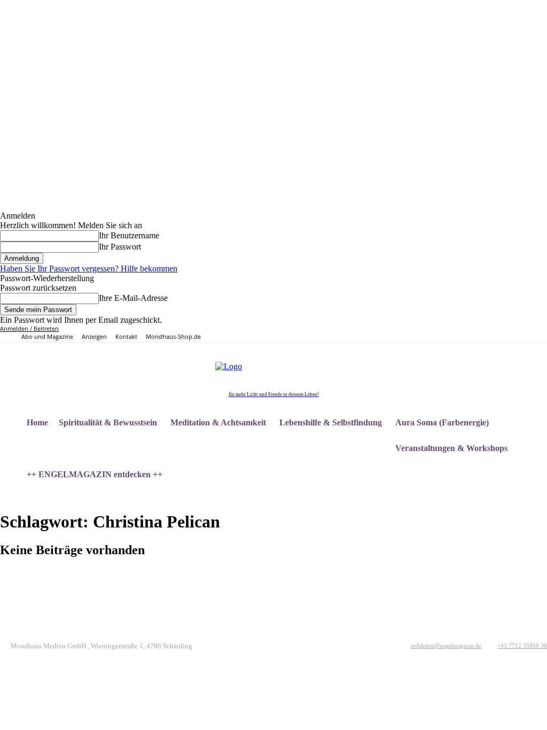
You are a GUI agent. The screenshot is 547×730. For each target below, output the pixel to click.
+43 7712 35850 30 (522, 645)
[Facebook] (443, 334)
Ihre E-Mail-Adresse (133, 297)
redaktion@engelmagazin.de (446, 645)
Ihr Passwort (120, 246)
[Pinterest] (468, 334)
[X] (480, 334)
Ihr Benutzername (129, 235)
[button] (534, 500)
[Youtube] (492, 334)
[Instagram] (456, 334)
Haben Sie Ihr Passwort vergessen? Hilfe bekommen (88, 268)
